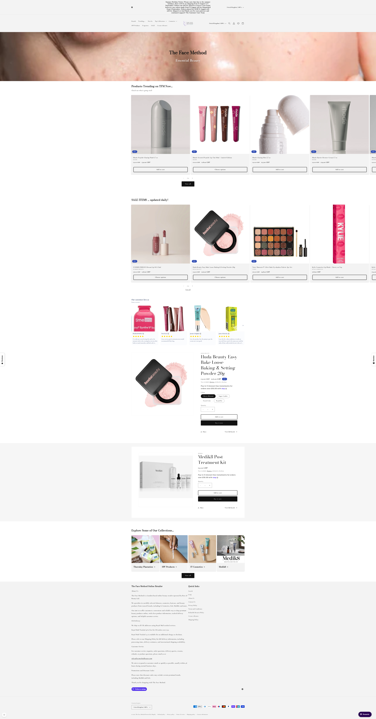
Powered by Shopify (150, 714)
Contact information (202, 714)
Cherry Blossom (208, 396)
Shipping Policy (193, 620)
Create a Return (193, 616)
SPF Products (168, 567)
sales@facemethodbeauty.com (142, 659)
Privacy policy (170, 714)
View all (188, 184)
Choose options (220, 169)
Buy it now (219, 423)
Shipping (212, 382)
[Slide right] (192, 178)
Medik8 (222, 567)
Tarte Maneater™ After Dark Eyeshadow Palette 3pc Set (272, 267)
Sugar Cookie (223, 396)
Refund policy (161, 714)
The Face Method (140, 714)
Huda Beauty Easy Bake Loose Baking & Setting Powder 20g (214, 267)
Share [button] (204, 432)
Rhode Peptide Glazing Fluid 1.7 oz (145, 158)
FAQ (190, 595)
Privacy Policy (192, 605)
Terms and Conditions (195, 609)
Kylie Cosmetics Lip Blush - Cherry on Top (327, 267)
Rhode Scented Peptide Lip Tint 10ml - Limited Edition (212, 158)
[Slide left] (183, 178)
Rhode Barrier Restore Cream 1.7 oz (324, 158)
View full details (230, 432)
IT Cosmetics (196, 567)
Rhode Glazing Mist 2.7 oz (261, 158)
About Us (191, 598)
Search (190, 591)
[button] (161, 21)
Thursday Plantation (143, 567)
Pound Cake (208, 401)
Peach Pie (219, 401)
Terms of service (180, 714)
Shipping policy (191, 714)
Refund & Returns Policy (196, 612)
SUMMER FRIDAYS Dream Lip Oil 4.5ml (147, 267)
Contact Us (191, 602)
